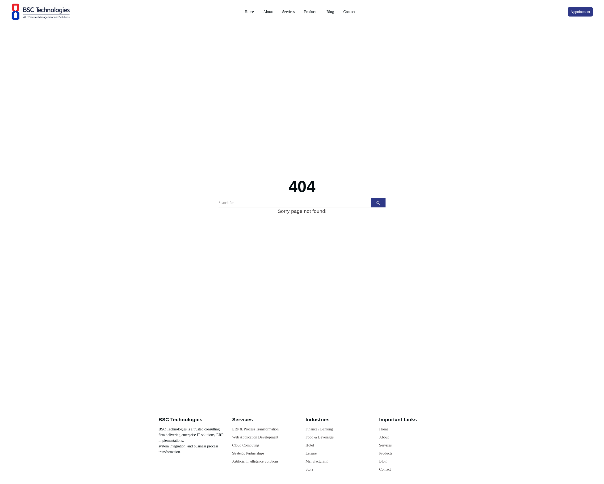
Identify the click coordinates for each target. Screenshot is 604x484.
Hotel (310, 445)
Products (310, 12)
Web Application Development (255, 437)
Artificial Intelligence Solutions (255, 461)
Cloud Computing (245, 445)
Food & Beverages (320, 437)
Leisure (311, 453)
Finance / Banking (319, 429)
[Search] (378, 202)
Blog (330, 12)
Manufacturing (316, 461)
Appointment (580, 12)
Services (288, 12)
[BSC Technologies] (41, 12)
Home (249, 12)
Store (309, 469)
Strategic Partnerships (248, 453)
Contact (349, 12)
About (268, 12)
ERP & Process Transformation (255, 429)
